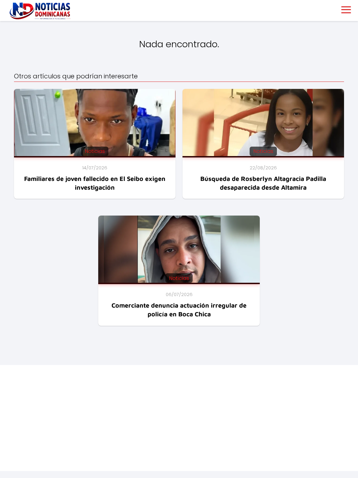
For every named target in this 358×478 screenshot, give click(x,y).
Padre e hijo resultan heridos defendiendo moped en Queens (84, 429)
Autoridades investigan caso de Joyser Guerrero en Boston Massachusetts (101, 439)
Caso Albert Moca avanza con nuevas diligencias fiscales (79, 458)
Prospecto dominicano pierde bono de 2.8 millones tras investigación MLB (100, 448)
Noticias (17, 397)
